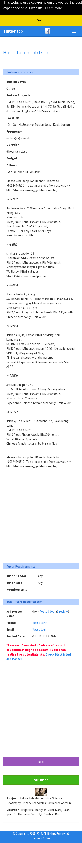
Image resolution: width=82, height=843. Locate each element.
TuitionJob (13, 31)
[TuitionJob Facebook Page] (41, 31)
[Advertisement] (41, 516)
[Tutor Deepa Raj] (41, 792)
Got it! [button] (41, 20)
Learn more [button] (53, 8)
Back (41, 762)
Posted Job (46, 611)
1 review (62, 611)
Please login (39, 623)
